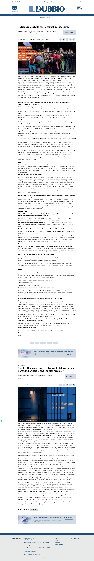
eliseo (36, 343)
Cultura (17, 22)
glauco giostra (34, 509)
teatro (55, 343)
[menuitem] (15, 15)
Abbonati (80, 11)
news (32, 343)
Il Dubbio (13, 22)
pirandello (42, 343)
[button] (79, 2)
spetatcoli (49, 343)
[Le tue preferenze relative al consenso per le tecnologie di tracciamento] (1, 420)
